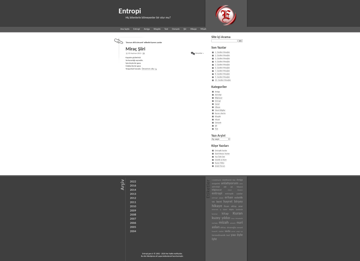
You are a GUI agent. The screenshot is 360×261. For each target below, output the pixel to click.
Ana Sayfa (124, 29)
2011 (133, 202)
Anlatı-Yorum (220, 166)
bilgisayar (217, 190)
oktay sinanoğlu (228, 227)
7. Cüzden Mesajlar (222, 71)
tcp (242, 231)
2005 (133, 227)
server (233, 231)
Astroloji (218, 95)
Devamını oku (148, 69)
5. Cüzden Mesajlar (222, 65)
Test (166, 29)
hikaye (217, 206)
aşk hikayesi (236, 187)
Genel (217, 104)
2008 (133, 214)
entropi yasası (217, 198)
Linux (233, 218)
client (230, 190)
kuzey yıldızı (221, 218)
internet (215, 210)
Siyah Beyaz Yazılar (222, 154)
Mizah (203, 29)
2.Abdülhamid (216, 180)
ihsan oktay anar (233, 206)
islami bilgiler (228, 210)
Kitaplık (157, 29)
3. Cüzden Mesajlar (222, 58)
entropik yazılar (234, 194)
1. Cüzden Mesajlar (222, 52)
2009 (133, 210)
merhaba (215, 223)
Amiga (147, 29)
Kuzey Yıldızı (219, 163)
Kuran (238, 213)
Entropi (130, 11)
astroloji (216, 187)
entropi (217, 193)
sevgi (238, 231)
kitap (225, 213)
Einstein (240, 190)
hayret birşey (233, 201)
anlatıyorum (229, 183)
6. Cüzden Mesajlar (222, 68)
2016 (133, 185)
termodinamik (218, 235)
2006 (133, 223)
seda (227, 231)
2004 (133, 231)
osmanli (240, 228)
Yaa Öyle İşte (220, 157)
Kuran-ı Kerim (220, 113)
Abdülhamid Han (229, 180)
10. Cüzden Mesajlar (223, 80)
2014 (133, 189)
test (228, 235)
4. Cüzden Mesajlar (222, 62)
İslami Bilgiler (220, 110)
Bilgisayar (218, 98)
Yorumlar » (199, 53)
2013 (133, 194)
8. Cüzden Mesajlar (222, 74)
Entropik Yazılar (221, 151)
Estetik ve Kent (221, 160)
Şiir (185, 29)
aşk (225, 187)
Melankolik (239, 218)
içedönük (239, 210)
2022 (133, 181)
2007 (133, 218)
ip (220, 210)
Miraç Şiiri (135, 49)
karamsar (215, 214)
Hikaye (193, 29)
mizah (224, 223)
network (232, 223)
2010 (133, 206)
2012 (133, 198)
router (221, 231)
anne (241, 184)
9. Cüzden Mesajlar (222, 77)
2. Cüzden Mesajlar (222, 55)
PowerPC (215, 231)
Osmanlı (176, 29)
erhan (229, 197)
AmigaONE (216, 184)
